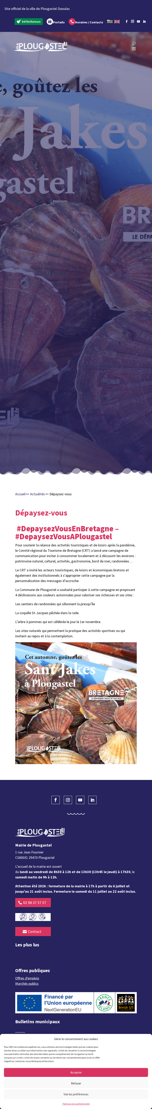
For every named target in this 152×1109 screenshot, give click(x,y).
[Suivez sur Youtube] (139, 22)
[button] (146, 1039)
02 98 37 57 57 (34, 902)
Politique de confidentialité (76, 1103)
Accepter (76, 1072)
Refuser (76, 1083)
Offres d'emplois (27, 978)
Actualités (37, 494)
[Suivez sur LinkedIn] (144, 22)
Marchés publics (27, 983)
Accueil (20, 494)
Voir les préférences (76, 1094)
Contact (34, 931)
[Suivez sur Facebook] (127, 22)
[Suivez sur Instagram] (133, 20)
